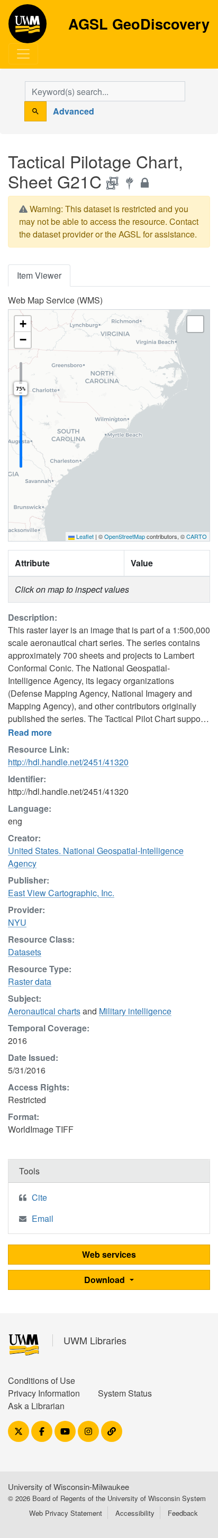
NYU (17, 922)
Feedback (183, 1513)
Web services (109, 1254)
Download (105, 1280)
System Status (125, 1393)
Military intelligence (135, 1011)
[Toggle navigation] (23, 53)
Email (42, 1218)
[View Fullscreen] (195, 324)
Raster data (29, 981)
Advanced (73, 111)
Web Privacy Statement (65, 1513)
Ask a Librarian (36, 1406)
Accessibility (135, 1513)
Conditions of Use (41, 1380)
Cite (39, 1197)
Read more (30, 732)
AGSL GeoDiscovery (27, 27)
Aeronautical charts (44, 1011)
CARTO (196, 536)
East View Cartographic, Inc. (61, 893)
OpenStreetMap (124, 536)
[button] (23, 324)
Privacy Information (44, 1393)
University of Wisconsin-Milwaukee (68, 1486)
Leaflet (84, 536)
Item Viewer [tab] (39, 275)
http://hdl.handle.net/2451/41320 (68, 762)
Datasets (24, 952)
